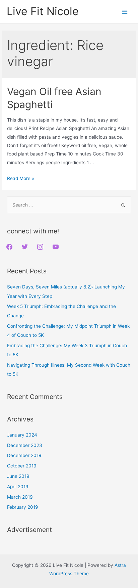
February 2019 (22, 507)
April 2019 (17, 486)
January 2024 (22, 435)
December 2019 (24, 455)
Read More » (20, 178)
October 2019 (22, 465)
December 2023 (24, 445)
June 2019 (18, 476)
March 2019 (20, 497)
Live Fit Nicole (43, 11)
